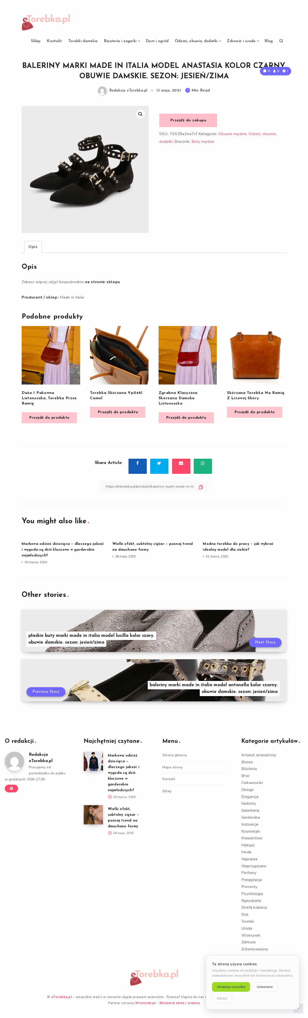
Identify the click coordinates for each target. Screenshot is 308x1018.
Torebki (248, 921)
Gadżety (248, 803)
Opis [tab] (33, 246)
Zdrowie (248, 942)
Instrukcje (250, 824)
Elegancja (250, 796)
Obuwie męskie (232, 134)
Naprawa (249, 859)
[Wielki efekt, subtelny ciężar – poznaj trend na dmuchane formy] (93, 814)
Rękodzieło (251, 900)
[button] (140, 114)
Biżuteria (249, 768)
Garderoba (250, 817)
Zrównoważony (254, 949)
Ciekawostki (252, 782)
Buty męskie (203, 141)
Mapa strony (172, 767)
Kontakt (54, 41)
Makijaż (248, 845)
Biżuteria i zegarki (120, 41)
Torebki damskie (83, 41)
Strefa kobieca (254, 907)
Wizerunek (251, 935)
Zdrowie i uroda (241, 41)
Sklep (36, 41)
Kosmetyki (250, 831)
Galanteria (250, 810)
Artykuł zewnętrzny (258, 755)
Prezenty (249, 886)
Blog (269, 41)
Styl (245, 914)
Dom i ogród (157, 41)
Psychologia (252, 893)
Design (247, 789)
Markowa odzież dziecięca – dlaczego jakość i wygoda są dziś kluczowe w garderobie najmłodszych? (63, 549)
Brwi (245, 775)
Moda (246, 852)
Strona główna (174, 755)
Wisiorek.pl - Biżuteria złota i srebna (167, 1003)
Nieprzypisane (254, 866)
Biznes (247, 762)
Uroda (246, 928)
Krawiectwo (252, 838)
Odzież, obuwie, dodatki (196, 41)
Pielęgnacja (251, 879)
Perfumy (249, 872)
